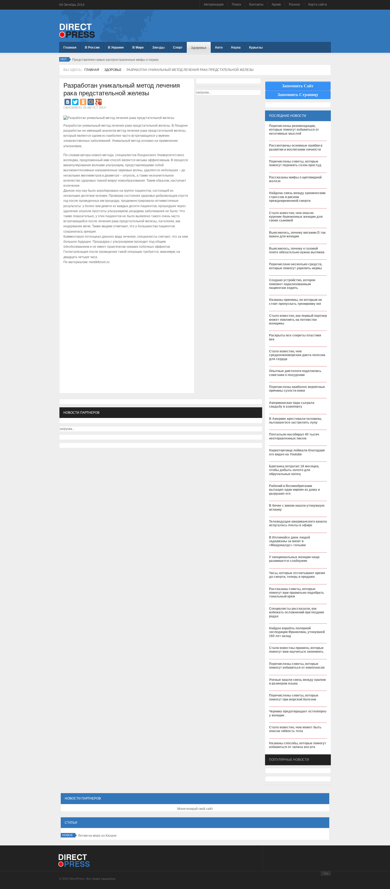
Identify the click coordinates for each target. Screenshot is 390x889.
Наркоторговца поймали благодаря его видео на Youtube (297, 452)
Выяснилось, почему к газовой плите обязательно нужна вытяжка (296, 250)
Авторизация (214, 4)
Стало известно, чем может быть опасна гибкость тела (295, 729)
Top (325, 873)
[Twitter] (75, 102)
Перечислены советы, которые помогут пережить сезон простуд (295, 163)
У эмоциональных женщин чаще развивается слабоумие (294, 559)
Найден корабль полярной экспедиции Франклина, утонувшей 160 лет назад (297, 632)
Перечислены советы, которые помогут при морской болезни (293, 697)
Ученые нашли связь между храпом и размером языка (297, 681)
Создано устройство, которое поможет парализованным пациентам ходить (292, 284)
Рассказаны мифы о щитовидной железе (295, 179)
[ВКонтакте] (67, 102)
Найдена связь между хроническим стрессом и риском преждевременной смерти (297, 197)
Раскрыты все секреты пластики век (295, 337)
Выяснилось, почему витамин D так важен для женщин (297, 234)
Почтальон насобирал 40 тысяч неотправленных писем (294, 436)
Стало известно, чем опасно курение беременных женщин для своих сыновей (296, 217)
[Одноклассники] (83, 102)
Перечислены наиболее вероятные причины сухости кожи (297, 388)
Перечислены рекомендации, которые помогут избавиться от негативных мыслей (294, 129)
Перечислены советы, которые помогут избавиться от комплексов (296, 665)
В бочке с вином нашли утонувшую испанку (296, 507)
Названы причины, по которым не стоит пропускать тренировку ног (295, 301)
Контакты (256, 4)
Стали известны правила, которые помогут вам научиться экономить (296, 649)
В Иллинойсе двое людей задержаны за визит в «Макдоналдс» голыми (289, 541)
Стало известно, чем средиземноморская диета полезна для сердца (297, 355)
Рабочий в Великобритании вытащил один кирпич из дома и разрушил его (294, 489)
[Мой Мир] (91, 102)
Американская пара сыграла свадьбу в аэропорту (291, 404)
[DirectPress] (77, 30)
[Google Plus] (98, 102)
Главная (91, 70)
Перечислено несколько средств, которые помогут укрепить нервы (295, 266)
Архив (276, 4)
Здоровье (113, 70)
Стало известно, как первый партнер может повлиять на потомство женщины (298, 319)
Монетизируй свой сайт (195, 809)
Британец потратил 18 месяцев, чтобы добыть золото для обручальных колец (294, 470)
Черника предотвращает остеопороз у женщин (297, 713)
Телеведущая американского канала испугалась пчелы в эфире (298, 523)
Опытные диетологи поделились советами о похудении (295, 373)
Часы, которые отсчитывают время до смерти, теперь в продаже (297, 575)
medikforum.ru (99, 262)
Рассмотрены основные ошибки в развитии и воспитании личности (295, 147)
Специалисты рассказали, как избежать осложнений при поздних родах (296, 612)
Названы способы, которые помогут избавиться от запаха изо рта (297, 745)
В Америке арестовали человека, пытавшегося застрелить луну (295, 420)
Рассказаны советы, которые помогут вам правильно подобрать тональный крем (296, 593)
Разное (294, 4)
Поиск (236, 4)
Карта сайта (317, 4)
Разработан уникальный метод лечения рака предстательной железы (121, 89)
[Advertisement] (125, 282)
